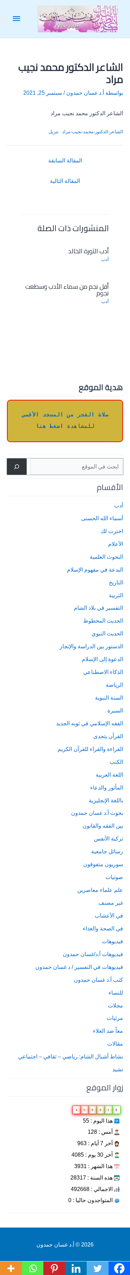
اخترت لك (112, 531)
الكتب (116, 762)
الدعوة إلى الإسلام (102, 659)
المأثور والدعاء (106, 787)
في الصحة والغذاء (103, 928)
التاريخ (116, 582)
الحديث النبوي (107, 633)
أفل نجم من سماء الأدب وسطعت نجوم (67, 289)
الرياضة (114, 685)
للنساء (116, 992)
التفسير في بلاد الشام (98, 608)
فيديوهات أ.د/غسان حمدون (93, 954)
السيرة (115, 710)
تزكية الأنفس (108, 838)
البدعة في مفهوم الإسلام (95, 569)
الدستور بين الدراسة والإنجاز (91, 646)
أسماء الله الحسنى (102, 518)
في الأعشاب (109, 915)
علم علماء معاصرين (100, 890)
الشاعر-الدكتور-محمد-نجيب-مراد (92, 131)
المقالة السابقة (65, 160)
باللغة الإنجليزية (106, 800)
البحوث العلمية (106, 557)
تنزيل (54, 131)
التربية (116, 595)
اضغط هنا (49, 426)
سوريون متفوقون (103, 864)
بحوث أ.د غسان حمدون (97, 813)
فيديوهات (112, 941)
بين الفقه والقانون (103, 825)
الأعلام (115, 544)
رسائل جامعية (107, 851)
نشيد (117, 1069)
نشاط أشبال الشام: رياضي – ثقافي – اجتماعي (70, 1056)
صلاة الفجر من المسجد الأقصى (65, 415)
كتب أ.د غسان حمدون (98, 980)
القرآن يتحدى (108, 736)
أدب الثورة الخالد (88, 251)
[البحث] (17, 466)
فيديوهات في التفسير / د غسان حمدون (79, 967)
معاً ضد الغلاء (108, 1031)
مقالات (115, 1043)
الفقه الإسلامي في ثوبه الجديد (89, 723)
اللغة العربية (109, 774)
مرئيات (115, 1018)
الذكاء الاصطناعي (103, 672)
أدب (118, 505)
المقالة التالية (65, 181)
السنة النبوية (109, 697)
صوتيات (114, 877)
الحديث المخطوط (103, 620)
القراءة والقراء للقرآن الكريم (90, 749)
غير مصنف (110, 903)
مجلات (115, 1005)
